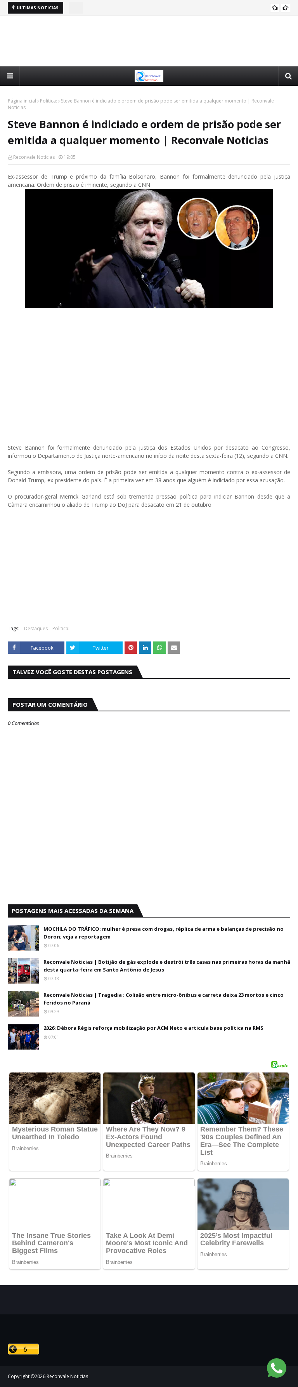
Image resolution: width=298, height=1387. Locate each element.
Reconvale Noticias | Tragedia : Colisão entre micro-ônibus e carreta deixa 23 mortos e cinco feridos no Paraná (163, 998)
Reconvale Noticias (34, 157)
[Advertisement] (149, 41)
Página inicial (22, 100)
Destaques (36, 628)
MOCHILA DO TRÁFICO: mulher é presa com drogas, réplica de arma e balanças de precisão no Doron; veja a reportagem (163, 932)
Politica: (48, 100)
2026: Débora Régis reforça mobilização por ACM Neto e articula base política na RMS (153, 1027)
